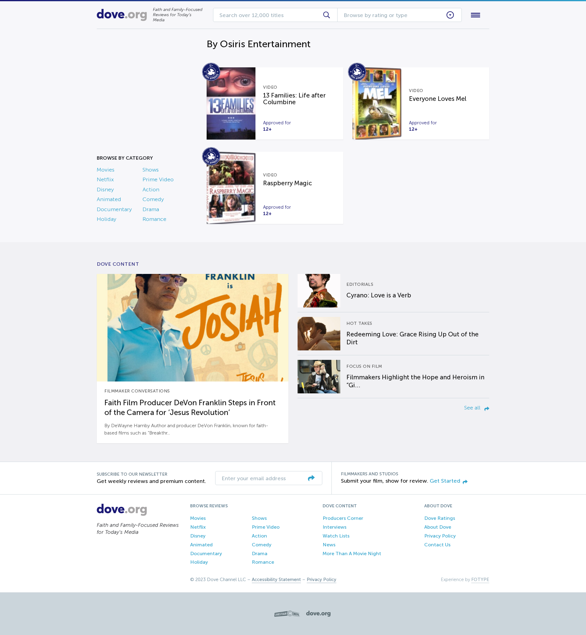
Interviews (334, 527)
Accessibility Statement (276, 579)
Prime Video (158, 179)
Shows (151, 170)
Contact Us (437, 544)
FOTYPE (480, 579)
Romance (154, 219)
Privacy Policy (440, 535)
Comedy (153, 199)
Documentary (114, 209)
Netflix (105, 179)
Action (151, 189)
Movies (105, 170)
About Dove (437, 527)
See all (473, 408)
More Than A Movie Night (352, 553)
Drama (151, 209)
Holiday (106, 219)
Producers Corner (343, 518)
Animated (109, 199)
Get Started (445, 481)
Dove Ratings (439, 518)
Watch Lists (336, 535)
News (329, 544)
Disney (105, 189)
